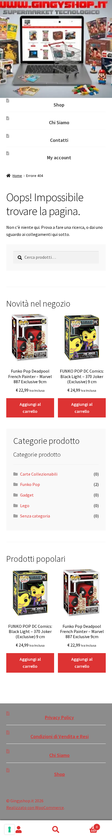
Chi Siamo (59, 122)
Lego (24, 505)
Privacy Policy (59, 717)
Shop (59, 105)
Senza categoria (35, 516)
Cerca (55, 830)
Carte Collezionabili (38, 474)
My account (59, 157)
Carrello (86, 825)
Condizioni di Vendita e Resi (59, 736)
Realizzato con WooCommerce (35, 807)
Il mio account (18, 830)
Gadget (27, 495)
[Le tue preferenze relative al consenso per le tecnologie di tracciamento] (9, 829)
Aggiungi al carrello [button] (30, 407)
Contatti (59, 140)
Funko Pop (30, 484)
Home (17, 175)
